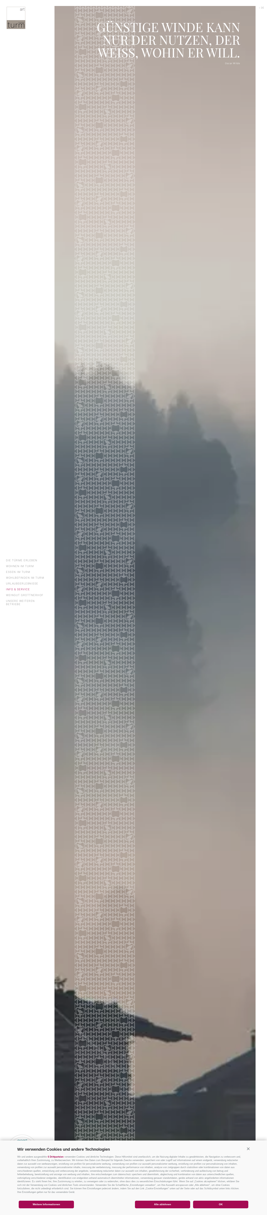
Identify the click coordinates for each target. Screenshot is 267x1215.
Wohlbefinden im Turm (25, 578)
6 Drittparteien (56, 1156)
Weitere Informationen (46, 1204)
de (262, 7)
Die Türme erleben (21, 560)
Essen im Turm (18, 572)
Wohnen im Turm (20, 566)
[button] (248, 1148)
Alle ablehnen (162, 1204)
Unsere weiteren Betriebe (20, 602)
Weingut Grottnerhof (24, 595)
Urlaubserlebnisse (22, 584)
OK (221, 1204)
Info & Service (18, 589)
